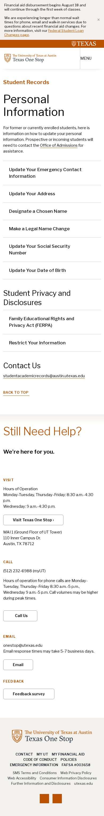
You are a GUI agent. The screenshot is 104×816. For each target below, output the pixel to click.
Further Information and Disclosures (41, 783)
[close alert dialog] (97, 19)
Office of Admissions (59, 145)
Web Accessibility (21, 778)
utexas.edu (83, 783)
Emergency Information (34, 765)
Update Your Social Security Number (39, 249)
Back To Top (16, 392)
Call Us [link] (21, 615)
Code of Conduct (40, 759)
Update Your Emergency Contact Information (45, 173)
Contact (24, 754)
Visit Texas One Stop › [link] (33, 520)
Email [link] (18, 664)
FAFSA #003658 (76, 765)
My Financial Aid (68, 754)
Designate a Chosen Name (38, 211)
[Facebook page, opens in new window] (44, 798)
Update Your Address (32, 193)
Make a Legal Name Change (39, 228)
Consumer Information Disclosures (68, 778)
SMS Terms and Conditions (35, 773)
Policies (69, 759)
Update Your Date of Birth (37, 270)
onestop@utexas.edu (22, 645)
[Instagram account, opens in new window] (57, 798)
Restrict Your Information (37, 342)
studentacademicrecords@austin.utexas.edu (44, 376)
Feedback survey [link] (29, 694)
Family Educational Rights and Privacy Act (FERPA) (41, 322)
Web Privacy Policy (75, 773)
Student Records (26, 82)
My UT (42, 754)
